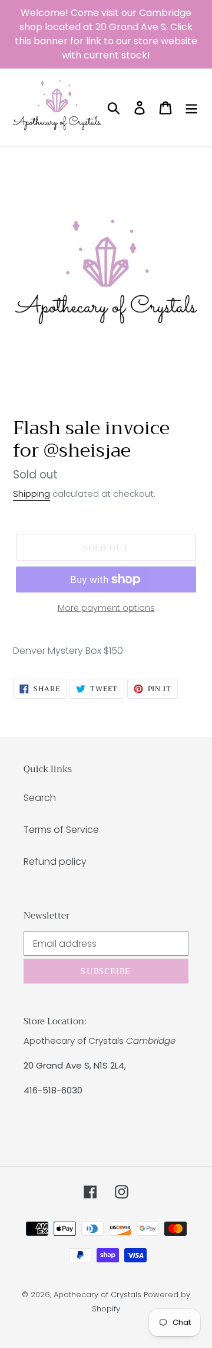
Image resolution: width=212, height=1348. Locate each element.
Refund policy (55, 861)
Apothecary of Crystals (97, 1294)
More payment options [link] (106, 608)
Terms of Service (61, 829)
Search (40, 798)
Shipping (31, 493)
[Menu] (191, 108)
